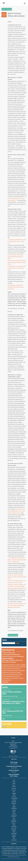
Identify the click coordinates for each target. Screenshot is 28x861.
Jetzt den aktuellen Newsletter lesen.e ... (17, 856)
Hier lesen (14, 772)
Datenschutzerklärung (13, 756)
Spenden (13, 753)
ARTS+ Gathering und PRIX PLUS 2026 (12, 712)
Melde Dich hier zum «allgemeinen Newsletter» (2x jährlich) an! (14, 854)
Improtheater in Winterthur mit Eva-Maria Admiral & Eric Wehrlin (13, 702)
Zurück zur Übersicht (6, 9)
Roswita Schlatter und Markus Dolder (11, 693)
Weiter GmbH (14, 768)
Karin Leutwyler (14, 764)
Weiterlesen (5, 682)
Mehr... (3, 719)
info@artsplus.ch (13, 748)
